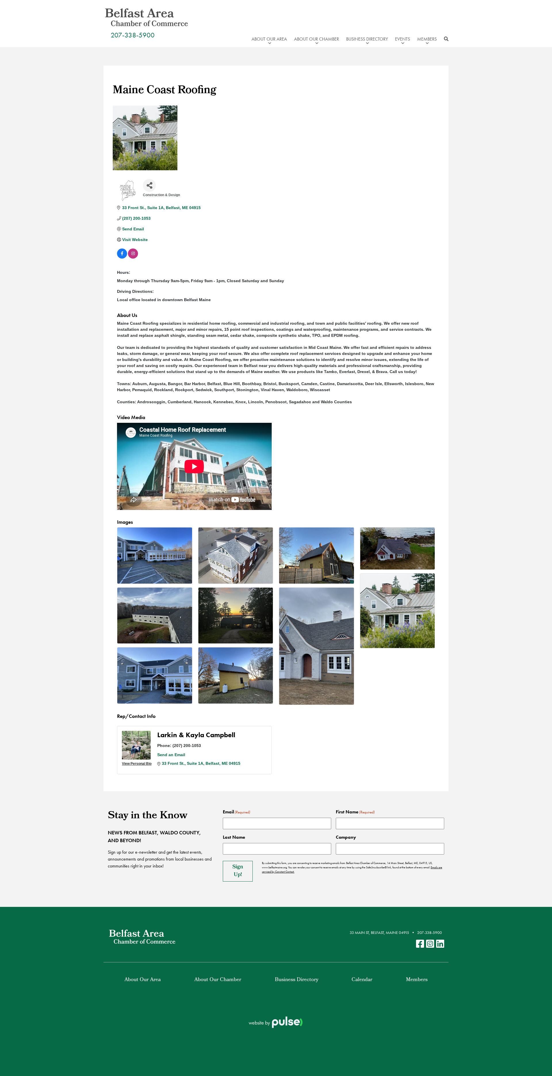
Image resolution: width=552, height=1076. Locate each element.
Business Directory (296, 980)
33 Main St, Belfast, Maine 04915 (379, 932)
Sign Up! (237, 871)
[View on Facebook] (122, 257)
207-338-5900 (133, 34)
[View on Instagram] (133, 257)
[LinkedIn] (440, 944)
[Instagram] (430, 944)
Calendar (362, 980)
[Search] (444, 39)
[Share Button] (149, 185)
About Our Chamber (217, 980)
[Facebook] (420, 944)
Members (417, 980)
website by (260, 1022)
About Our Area (142, 980)
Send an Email (171, 754)
